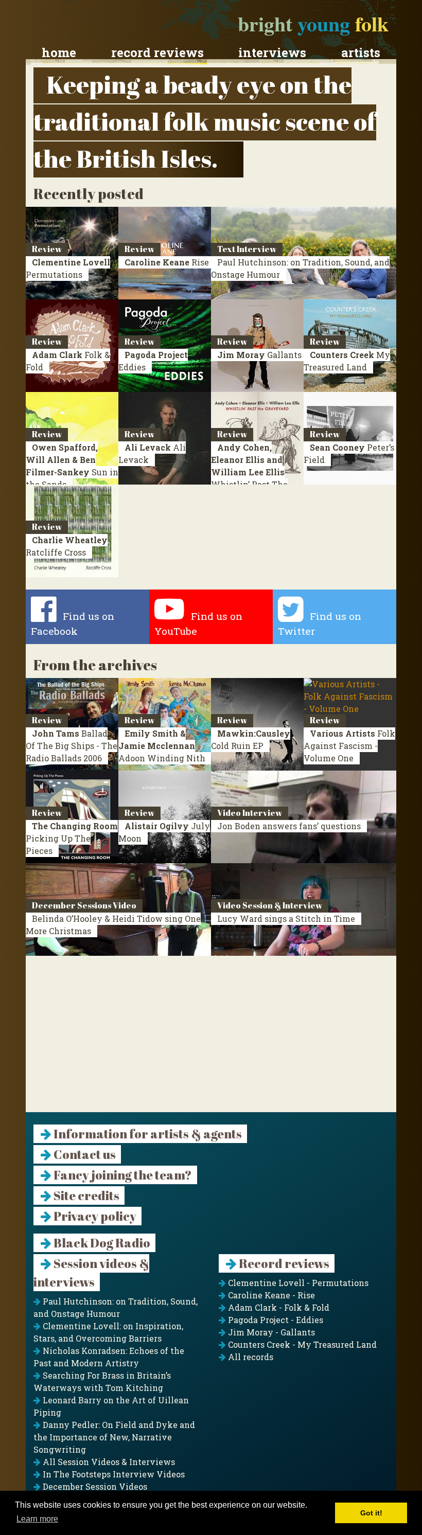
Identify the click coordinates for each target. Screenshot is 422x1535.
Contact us (83, 1154)
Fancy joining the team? (121, 1175)
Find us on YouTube (198, 624)
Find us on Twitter (319, 624)
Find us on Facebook (72, 624)
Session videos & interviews (91, 1272)
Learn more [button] (37, 1518)
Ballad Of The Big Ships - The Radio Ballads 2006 (71, 745)
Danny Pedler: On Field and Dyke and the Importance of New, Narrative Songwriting (114, 1437)
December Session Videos (94, 1486)
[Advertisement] (211, 1040)
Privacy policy (93, 1216)
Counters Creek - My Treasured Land (301, 1344)
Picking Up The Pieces (72, 838)
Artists (360, 52)
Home (59, 52)
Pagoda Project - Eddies (274, 1319)
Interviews (272, 52)
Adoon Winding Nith (161, 745)
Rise (167, 262)
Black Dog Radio (100, 1243)
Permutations (68, 268)
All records (249, 1356)
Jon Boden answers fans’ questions (289, 825)
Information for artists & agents (146, 1134)
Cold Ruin (250, 739)
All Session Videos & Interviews (108, 1461)
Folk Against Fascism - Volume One (349, 745)
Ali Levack (152, 453)
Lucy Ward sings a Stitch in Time (286, 918)
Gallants (259, 354)
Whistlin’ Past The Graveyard (249, 472)
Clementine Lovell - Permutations (297, 1282)
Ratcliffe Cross (67, 546)
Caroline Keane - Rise (270, 1295)
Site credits (85, 1195)
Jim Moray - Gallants (270, 1332)
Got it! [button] (371, 1513)
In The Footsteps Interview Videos (113, 1474)
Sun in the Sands (72, 466)
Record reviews (157, 52)
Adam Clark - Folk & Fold (277, 1307)
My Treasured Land (347, 360)
